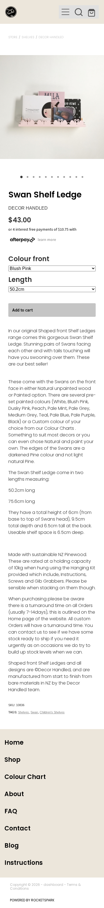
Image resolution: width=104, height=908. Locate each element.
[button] (78, 12)
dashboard (53, 885)
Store (12, 37)
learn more (47, 239)
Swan (34, 712)
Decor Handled (51, 37)
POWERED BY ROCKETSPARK (32, 900)
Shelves (28, 37)
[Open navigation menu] (65, 12)
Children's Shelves (52, 712)
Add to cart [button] (22, 310)
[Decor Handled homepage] (32, 11)
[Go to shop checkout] (92, 12)
